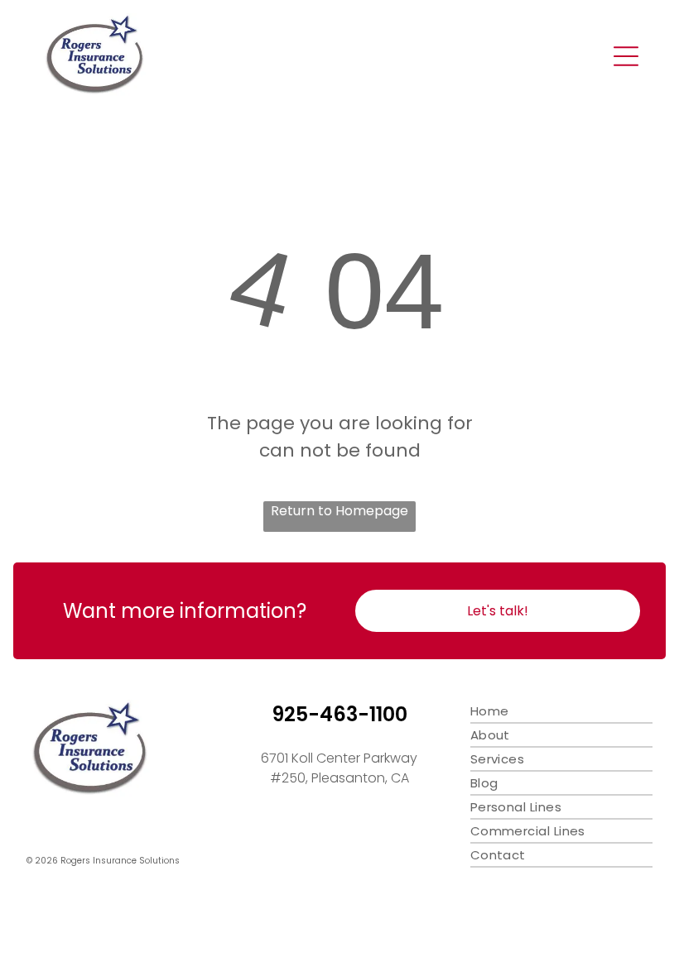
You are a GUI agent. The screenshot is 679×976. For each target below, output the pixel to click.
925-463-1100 (339, 714)
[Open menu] (626, 56)
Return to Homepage (339, 510)
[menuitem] (561, 712)
